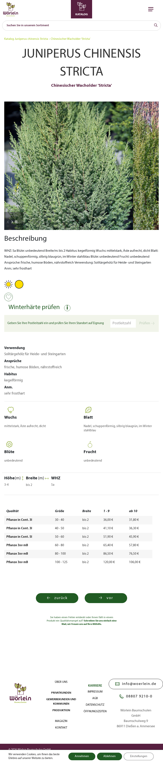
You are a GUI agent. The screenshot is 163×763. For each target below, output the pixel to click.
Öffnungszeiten (95, 711)
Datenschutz (95, 705)
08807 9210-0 (139, 696)
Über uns (61, 682)
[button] (12, 222)
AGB (95, 698)
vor (110, 598)
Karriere (95, 685)
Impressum (95, 691)
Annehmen (82, 756)
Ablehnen (109, 756)
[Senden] (156, 25)
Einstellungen (138, 756)
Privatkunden (61, 692)
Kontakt (61, 727)
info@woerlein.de (139, 684)
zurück (60, 598)
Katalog (9, 39)
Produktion (61, 710)
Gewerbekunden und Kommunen (61, 701)
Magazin (61, 721)
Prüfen (144, 323)
